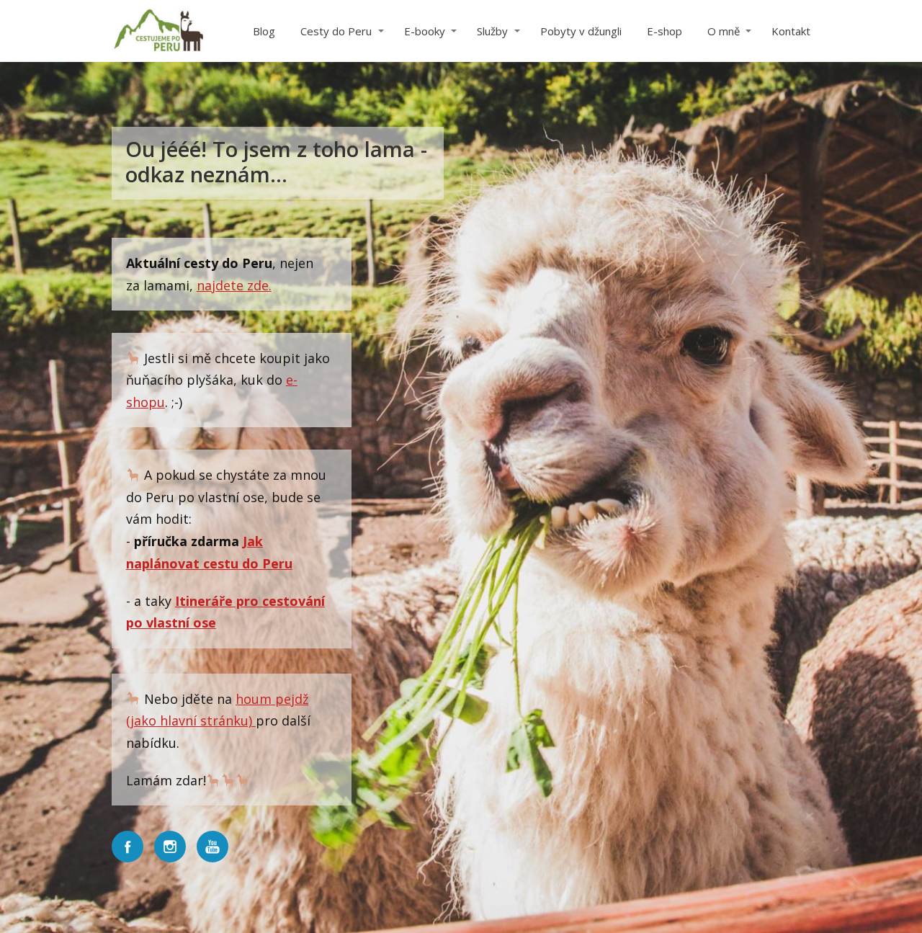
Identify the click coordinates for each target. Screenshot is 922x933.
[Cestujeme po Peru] (158, 31)
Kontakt (790, 31)
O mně (723, 31)
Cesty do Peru (336, 31)
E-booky (424, 31)
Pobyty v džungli (581, 31)
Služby (492, 31)
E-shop (664, 31)
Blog (264, 31)
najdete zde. (234, 285)
